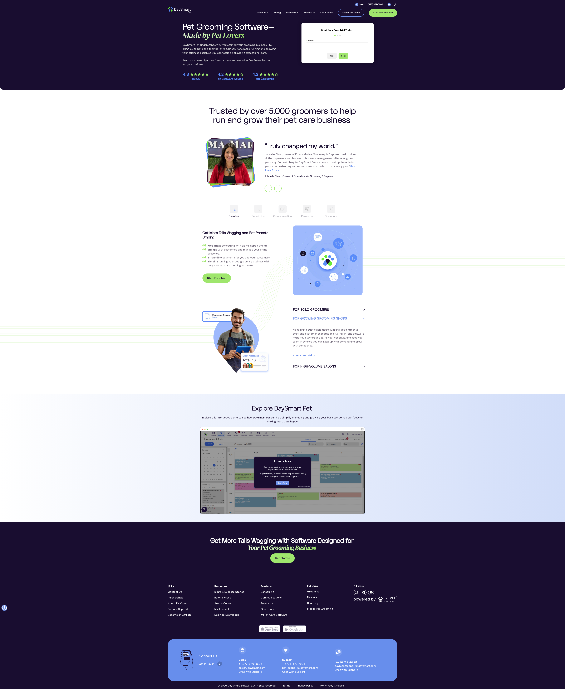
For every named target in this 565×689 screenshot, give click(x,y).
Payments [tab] (307, 216)
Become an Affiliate (180, 615)
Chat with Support (250, 672)
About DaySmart (178, 603)
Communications (271, 597)
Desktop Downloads (226, 615)
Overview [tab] (234, 216)
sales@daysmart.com (252, 668)
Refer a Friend (222, 597)
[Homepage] (179, 10)
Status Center (223, 603)
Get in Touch (206, 664)
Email (310, 40)
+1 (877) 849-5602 (250, 664)
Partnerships (175, 597)
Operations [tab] (331, 216)
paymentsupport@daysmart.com (355, 666)
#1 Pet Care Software (274, 615)
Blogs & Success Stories (229, 592)
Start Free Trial (216, 278)
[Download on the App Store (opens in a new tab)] (269, 628)
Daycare (312, 597)
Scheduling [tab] (258, 216)
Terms (286, 685)
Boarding (312, 603)
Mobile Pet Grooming (320, 609)
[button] (262, 12)
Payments (267, 603)
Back (332, 55)
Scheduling (267, 592)
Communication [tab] (282, 216)
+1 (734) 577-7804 (293, 664)
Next (343, 55)
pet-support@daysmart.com (300, 668)
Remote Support (178, 609)
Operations (268, 609)
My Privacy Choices (332, 685)
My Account (221, 609)
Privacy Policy (305, 685)
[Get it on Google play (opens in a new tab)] (294, 628)
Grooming (313, 591)
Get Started (282, 558)
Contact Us (175, 592)
